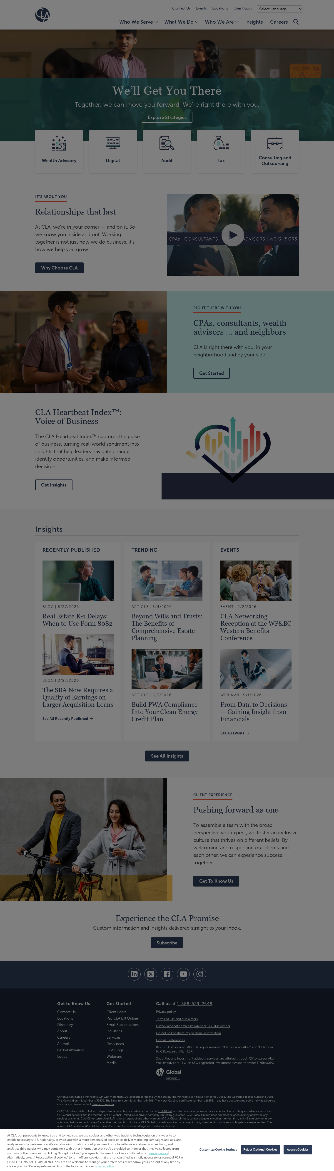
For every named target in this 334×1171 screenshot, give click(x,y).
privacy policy (158, 1153)
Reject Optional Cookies (260, 1149)
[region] (167, 1150)
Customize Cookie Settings (218, 1149)
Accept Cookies (298, 1149)
